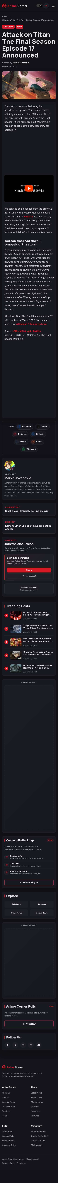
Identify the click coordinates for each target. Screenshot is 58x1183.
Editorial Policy (8, 1102)
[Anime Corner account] (46, 6)
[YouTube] (31, 1045)
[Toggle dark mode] (39, 5)
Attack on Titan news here (31, 324)
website (28, 216)
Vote (51, 1006)
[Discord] (39, 1045)
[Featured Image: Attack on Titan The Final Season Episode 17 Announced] (29, 85)
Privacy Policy (8, 1106)
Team (4, 1116)
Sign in (29, 570)
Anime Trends (8, 1140)
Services (6, 1111)
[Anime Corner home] (18, 6)
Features (35, 1116)
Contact (5, 1097)
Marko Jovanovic (21, 63)
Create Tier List (38, 1140)
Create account (29, 576)
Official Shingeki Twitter (27, 331)
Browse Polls (8, 1136)
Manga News (42, 913)
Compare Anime (9, 1145)
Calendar (41, 904)
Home (5, 16)
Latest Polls (7, 1131)
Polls (12, 1163)
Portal (4, 1163)
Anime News (8, 27)
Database (16, 904)
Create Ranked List (39, 1136)
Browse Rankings (39, 1131)
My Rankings (36, 1145)
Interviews (35, 1111)
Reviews (35, 1106)
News (19, 27)
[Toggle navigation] (53, 6)
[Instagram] (23, 1045)
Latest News (36, 1093)
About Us (6, 1093)
